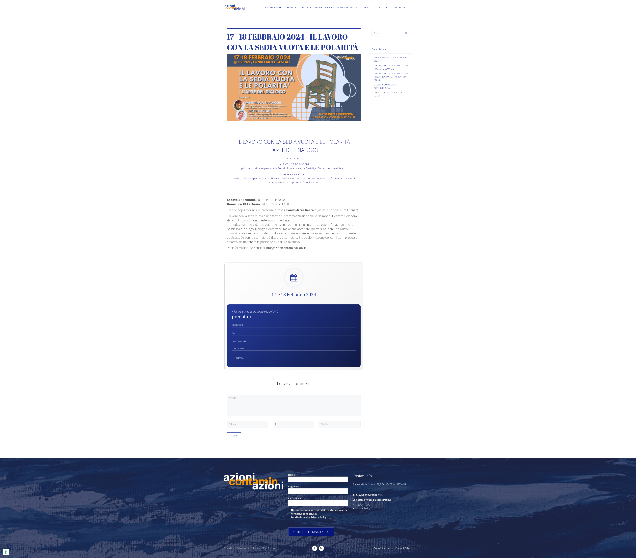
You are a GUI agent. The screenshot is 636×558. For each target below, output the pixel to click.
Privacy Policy (363, 504)
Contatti (381, 7)
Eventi (367, 7)
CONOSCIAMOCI (401, 7)
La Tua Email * (296, 498)
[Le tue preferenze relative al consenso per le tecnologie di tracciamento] (6, 552)
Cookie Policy (363, 508)
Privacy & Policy (403, 548)
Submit (234, 435)
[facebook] (314, 548)
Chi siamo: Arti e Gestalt (280, 7)
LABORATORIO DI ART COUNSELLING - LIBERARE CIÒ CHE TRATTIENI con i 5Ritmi (391, 76)
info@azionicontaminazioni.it (285, 248)
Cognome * (294, 486)
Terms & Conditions (383, 548)
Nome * (292, 474)
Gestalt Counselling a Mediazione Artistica (329, 7)
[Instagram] (321, 548)
